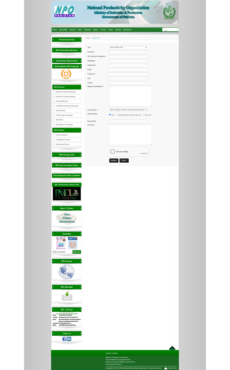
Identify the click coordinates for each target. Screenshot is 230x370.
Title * (89, 47)
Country (90, 82)
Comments (91, 125)
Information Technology (64, 125)
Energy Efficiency (62, 101)
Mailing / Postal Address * (95, 86)
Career (110, 30)
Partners (72, 30)
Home (55, 30)
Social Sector (60, 111)
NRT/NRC (59, 120)
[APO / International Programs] (67, 79)
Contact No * (91, 74)
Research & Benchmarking (65, 97)
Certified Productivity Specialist (67, 106)
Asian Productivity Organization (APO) (118, 359)
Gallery (95, 30)
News (80, 30)
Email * (89, 69)
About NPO (63, 30)
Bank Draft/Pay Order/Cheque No (130, 115)
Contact (103, 30)
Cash (113, 115)
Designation (91, 60)
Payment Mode (92, 114)
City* (89, 78)
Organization (91, 65)
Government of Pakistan (113, 364)
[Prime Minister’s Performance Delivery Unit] (67, 200)
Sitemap (118, 30)
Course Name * (92, 110)
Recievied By (91, 121)
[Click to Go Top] (172, 350)
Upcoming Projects (63, 144)
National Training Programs (66, 92)
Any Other (148, 115)
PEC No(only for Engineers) (96, 56)
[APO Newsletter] (72, 248)
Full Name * (91, 52)
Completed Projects (63, 140)
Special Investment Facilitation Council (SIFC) (120, 362)
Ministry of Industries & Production (117, 357)
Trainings (87, 30)
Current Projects (62, 135)
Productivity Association (64, 115)
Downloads (127, 30)
